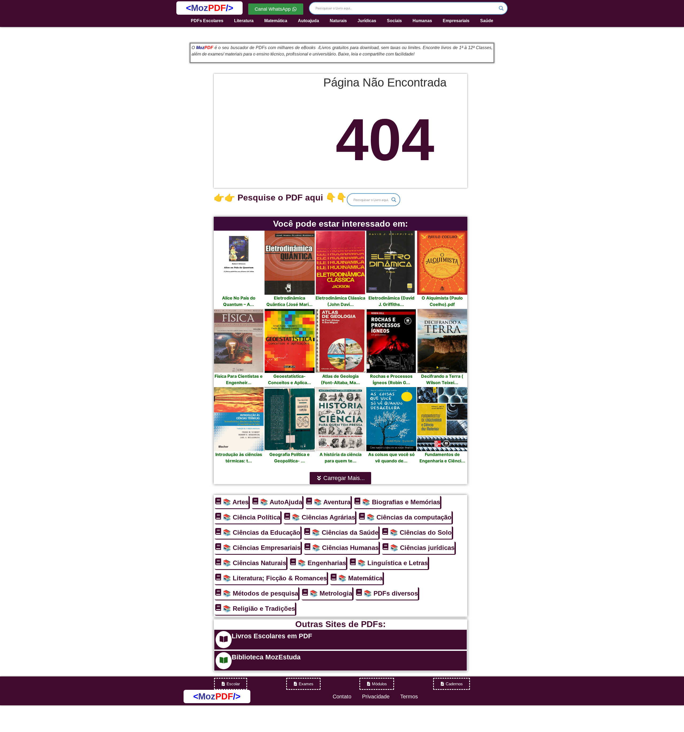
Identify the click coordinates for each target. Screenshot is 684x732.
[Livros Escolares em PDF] (224, 639)
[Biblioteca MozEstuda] (224, 660)
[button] (340, 478)
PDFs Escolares (207, 20)
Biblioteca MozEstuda (266, 657)
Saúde (486, 20)
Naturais (338, 20)
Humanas (422, 20)
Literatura (244, 20)
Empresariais (456, 20)
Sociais (394, 20)
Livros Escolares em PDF (272, 636)
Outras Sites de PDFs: (340, 624)
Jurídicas (366, 20)
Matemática (275, 20)
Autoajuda (308, 20)
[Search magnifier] (501, 8)
